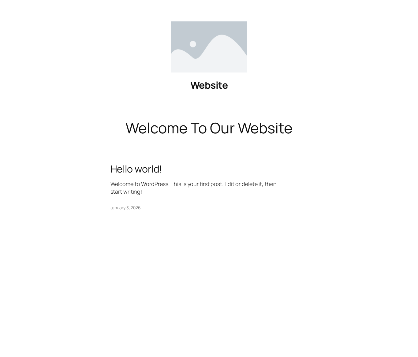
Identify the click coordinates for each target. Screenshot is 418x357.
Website (209, 85)
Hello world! (136, 168)
